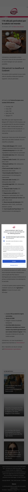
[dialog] (14, 246)
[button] (14, 244)
